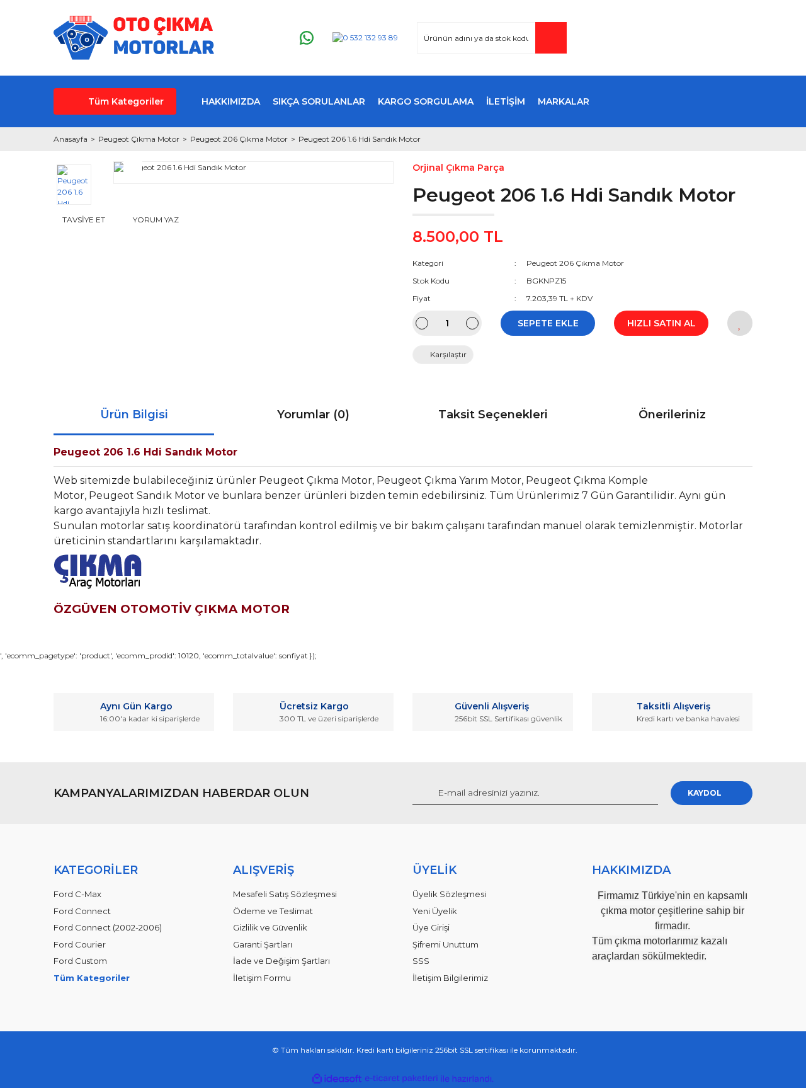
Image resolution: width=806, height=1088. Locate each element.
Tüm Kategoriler (126, 101)
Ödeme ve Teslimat (273, 911)
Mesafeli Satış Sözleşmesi (285, 894)
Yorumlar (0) (313, 414)
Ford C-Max (77, 894)
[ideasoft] (337, 1079)
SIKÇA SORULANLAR (319, 101)
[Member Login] (666, 38)
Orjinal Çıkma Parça (458, 167)
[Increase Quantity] (472, 323)
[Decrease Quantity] (421, 323)
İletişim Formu (262, 978)
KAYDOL (705, 793)
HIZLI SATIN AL (661, 323)
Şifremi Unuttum (445, 944)
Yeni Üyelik (434, 911)
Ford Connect (82, 911)
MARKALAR (563, 101)
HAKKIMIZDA (231, 101)
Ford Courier (80, 944)
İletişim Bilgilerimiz (450, 978)
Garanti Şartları (262, 944)
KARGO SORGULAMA (426, 101)
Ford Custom (80, 961)
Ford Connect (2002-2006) (108, 927)
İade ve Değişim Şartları (281, 961)
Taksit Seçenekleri (493, 414)
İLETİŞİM (505, 101)
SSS (420, 961)
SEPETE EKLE (548, 323)
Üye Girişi (431, 927)
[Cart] (737, 38)
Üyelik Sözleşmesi (449, 894)
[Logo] (134, 38)
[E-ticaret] (401, 1078)
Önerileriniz (672, 414)
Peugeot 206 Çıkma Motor (575, 263)
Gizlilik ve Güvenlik (270, 927)
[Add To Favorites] (739, 323)
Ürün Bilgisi (134, 414)
